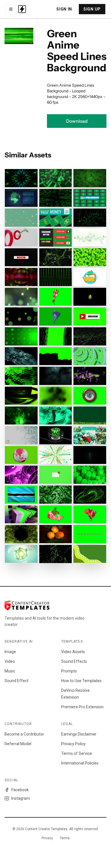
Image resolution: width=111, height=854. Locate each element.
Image (10, 651)
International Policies (79, 763)
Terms (65, 838)
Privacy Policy (73, 743)
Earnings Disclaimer (78, 734)
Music (10, 671)
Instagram (20, 798)
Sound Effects (74, 661)
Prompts (69, 671)
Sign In (64, 9)
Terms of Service (76, 753)
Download (77, 121)
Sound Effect (16, 680)
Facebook (20, 790)
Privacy (47, 838)
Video (10, 661)
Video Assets (73, 651)
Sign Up (92, 9)
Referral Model (18, 743)
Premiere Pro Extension (82, 707)
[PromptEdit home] (22, 9)
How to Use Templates (81, 680)
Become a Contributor (24, 734)
